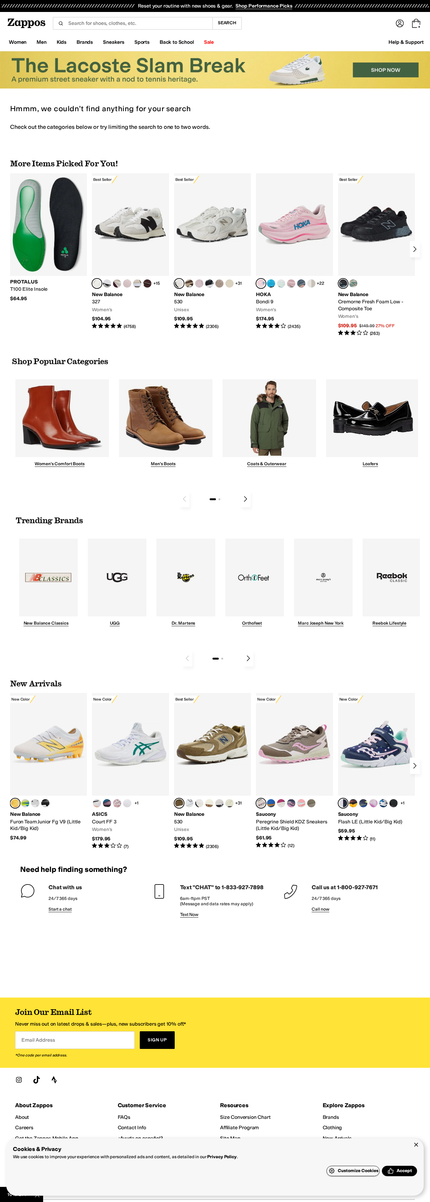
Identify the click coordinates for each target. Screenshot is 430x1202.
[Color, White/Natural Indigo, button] (189, 803)
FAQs (124, 1117)
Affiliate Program (239, 1127)
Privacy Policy (221, 1156)
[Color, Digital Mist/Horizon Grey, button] (107, 283)
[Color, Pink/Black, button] (301, 803)
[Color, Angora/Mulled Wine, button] (117, 283)
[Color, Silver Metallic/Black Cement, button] (229, 803)
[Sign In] (399, 23)
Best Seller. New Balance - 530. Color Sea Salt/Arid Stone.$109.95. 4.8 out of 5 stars (212, 251)
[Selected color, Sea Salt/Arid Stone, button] (179, 283)
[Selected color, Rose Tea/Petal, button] (261, 283)
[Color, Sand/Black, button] (311, 803)
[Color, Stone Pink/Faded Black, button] (199, 283)
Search (227, 23)
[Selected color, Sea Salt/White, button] (97, 283)
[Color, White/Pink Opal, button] (291, 283)
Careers (24, 1127)
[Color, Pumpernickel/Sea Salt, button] (147, 283)
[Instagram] (19, 1080)
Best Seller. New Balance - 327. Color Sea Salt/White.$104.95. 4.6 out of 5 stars (130, 251)
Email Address (38, 1040)
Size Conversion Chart (245, 1117)
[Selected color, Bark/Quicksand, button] (179, 803)
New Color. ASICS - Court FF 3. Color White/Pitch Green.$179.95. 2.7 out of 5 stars (130, 771)
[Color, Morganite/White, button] (117, 803)
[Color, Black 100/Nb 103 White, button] (45, 803)
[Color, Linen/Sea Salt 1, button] (137, 283)
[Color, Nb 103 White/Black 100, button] (35, 803)
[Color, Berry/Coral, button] (281, 803)
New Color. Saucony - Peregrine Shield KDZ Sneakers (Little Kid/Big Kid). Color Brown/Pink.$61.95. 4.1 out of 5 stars (294, 771)
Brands (331, 1117)
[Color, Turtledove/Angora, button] (229, 283)
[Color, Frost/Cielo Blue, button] (281, 283)
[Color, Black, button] (393, 803)
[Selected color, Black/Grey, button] (343, 283)
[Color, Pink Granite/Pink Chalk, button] (127, 283)
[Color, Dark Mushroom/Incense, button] (189, 283)
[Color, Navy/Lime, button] (363, 803)
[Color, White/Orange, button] (219, 803)
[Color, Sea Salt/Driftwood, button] (219, 283)
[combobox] (132, 23)
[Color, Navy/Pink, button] (291, 803)
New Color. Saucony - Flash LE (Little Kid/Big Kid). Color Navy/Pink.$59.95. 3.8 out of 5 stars (376, 767)
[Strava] (54, 1080)
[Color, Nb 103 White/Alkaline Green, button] (25, 803)
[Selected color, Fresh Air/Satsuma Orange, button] (15, 803)
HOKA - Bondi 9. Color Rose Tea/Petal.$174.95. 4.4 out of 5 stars (294, 251)
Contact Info (132, 1127)
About (22, 1117)
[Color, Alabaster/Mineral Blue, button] (311, 283)
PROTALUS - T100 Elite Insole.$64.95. (48, 237)
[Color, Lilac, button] (373, 803)
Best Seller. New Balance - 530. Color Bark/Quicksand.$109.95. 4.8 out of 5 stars (212, 771)
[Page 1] (213, 499)
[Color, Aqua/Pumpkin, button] (353, 283)
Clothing (332, 1127)
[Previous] (184, 499)
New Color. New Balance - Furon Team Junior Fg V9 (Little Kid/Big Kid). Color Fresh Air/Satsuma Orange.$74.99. (48, 767)
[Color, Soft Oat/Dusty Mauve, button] (107, 803)
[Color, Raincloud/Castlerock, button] (209, 803)
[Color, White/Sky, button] (127, 803)
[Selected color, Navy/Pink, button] (343, 803)
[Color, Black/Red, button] (353, 803)
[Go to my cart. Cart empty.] (416, 23)
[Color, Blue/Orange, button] (271, 803)
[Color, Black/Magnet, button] (209, 283)
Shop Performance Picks (263, 6)
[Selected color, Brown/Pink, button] (261, 803)
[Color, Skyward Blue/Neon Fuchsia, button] (271, 283)
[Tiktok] (36, 1080)
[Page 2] (219, 499)
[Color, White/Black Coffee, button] (97, 803)
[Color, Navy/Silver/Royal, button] (383, 803)
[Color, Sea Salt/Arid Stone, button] (199, 803)
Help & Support (406, 42)
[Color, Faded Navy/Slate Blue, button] (301, 283)
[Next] (415, 249)
